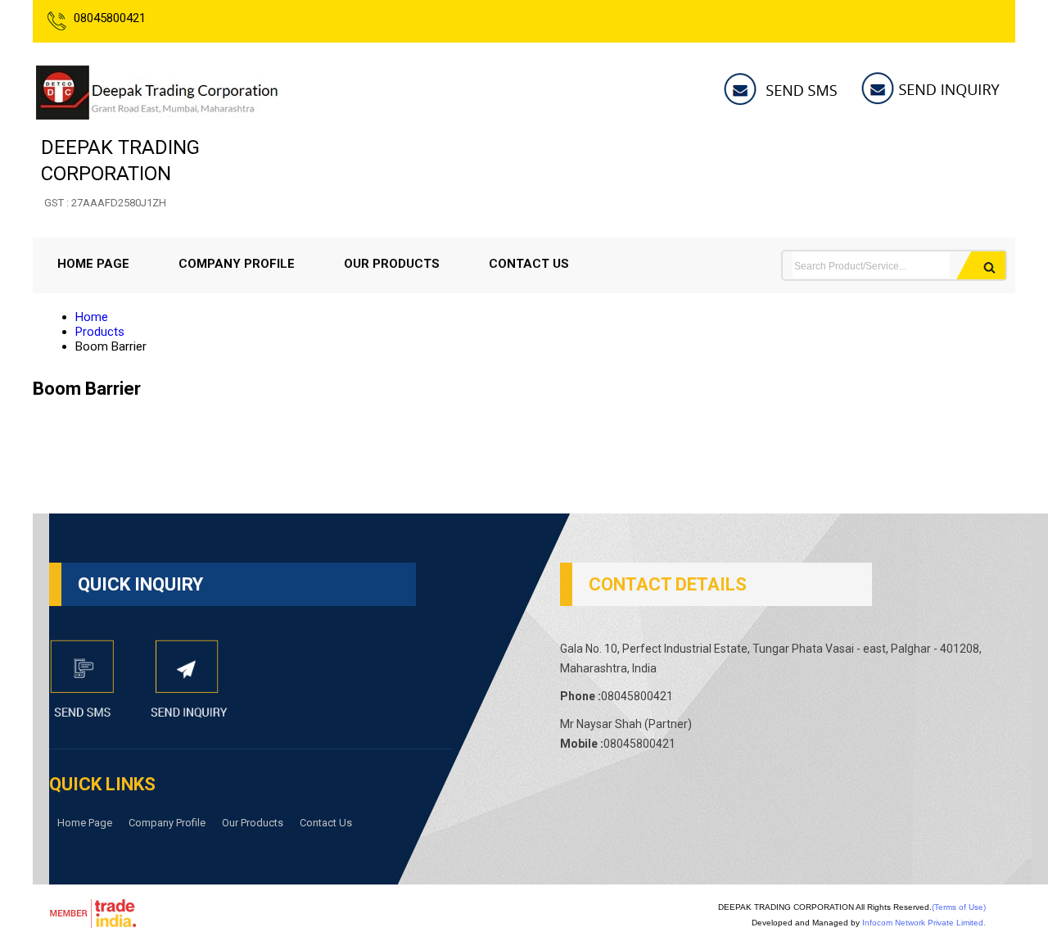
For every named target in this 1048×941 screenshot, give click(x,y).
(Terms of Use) (959, 907)
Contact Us (529, 263)
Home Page (93, 263)
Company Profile (236, 263)
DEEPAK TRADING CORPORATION (120, 172)
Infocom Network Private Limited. (924, 922)
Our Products (392, 263)
